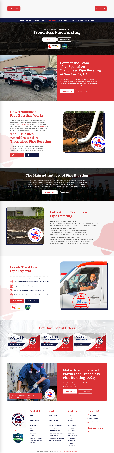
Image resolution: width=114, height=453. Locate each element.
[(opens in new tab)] (54, 46)
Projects (80, 20)
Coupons (74, 20)
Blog (92, 20)
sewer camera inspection (23, 124)
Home (22, 20)
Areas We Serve (63, 20)
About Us (28, 20)
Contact (87, 20)
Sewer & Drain (52, 20)
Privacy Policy (62, 451)
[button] (13, 8)
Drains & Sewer (52, 29)
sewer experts (43, 126)
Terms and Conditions (71, 451)
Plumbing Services (39, 20)
